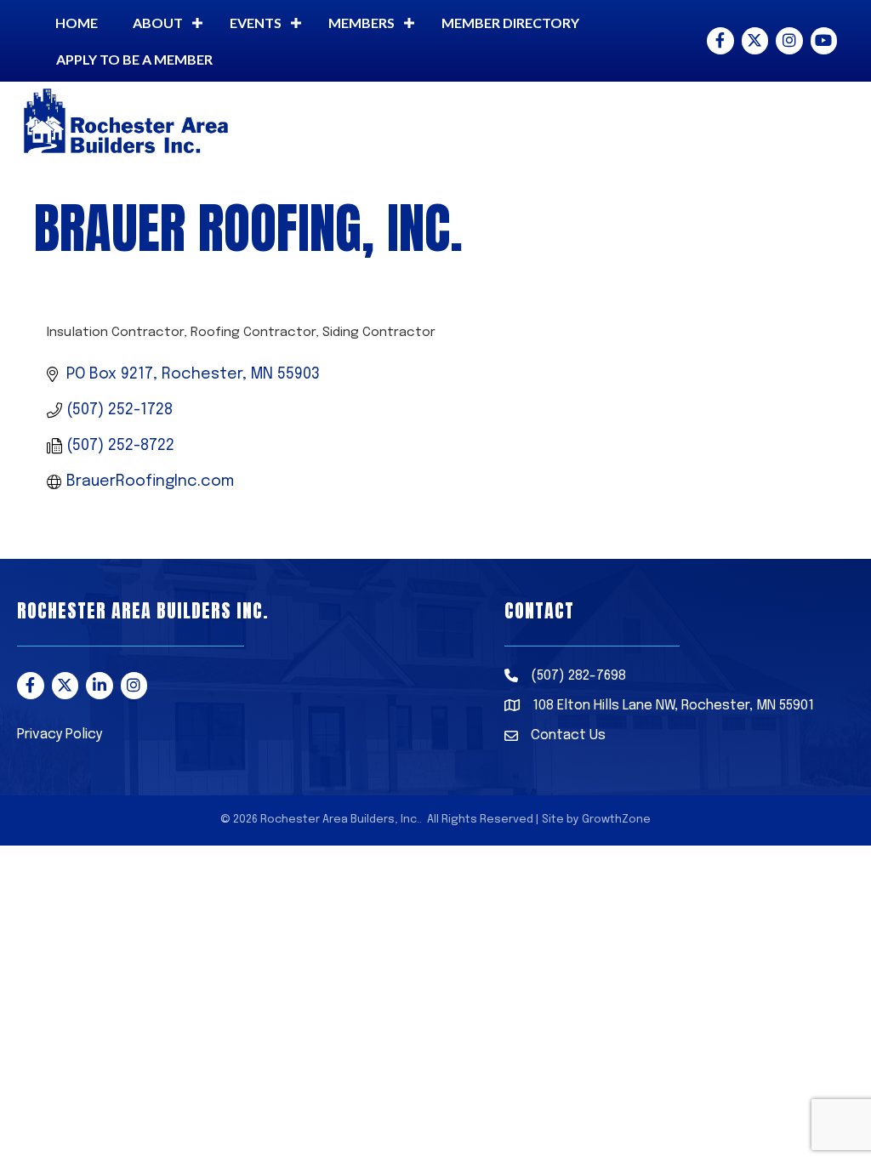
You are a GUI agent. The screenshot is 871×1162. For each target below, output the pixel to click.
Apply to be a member (134, 59)
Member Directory (510, 22)
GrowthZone (616, 819)
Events (256, 22)
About (158, 22)
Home (76, 22)
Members (361, 22)
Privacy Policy (59, 734)
